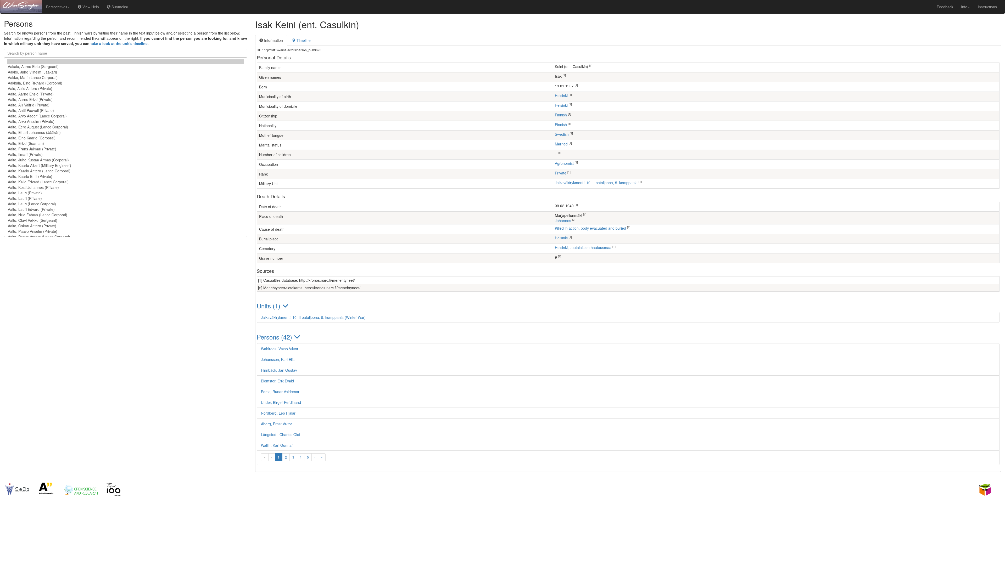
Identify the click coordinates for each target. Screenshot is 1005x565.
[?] (125, 61)
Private (560, 173)
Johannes (563, 220)
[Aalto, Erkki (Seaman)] (125, 143)
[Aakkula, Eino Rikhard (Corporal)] (125, 83)
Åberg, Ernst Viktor (276, 423)
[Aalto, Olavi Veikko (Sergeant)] (125, 220)
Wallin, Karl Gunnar (277, 445)
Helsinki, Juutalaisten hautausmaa (583, 247)
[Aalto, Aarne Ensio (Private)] (125, 94)
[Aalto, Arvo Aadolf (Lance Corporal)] (125, 116)
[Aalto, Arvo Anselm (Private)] (125, 121)
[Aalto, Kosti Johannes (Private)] (125, 187)
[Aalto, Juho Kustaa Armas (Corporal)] (125, 160)
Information (273, 40)
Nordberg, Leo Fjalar (278, 413)
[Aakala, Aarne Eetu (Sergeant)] (125, 66)
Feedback (945, 6)
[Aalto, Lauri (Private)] (125, 193)
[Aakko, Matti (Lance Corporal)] (125, 77)
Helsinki (561, 95)
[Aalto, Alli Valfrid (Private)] (125, 105)
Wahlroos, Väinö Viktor (279, 348)
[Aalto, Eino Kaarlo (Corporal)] (125, 138)
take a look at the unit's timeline (119, 43)
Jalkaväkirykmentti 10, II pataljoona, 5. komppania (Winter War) (313, 317)
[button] (628, 305)
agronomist (564, 163)
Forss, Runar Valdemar (280, 391)
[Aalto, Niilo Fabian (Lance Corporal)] (125, 215)
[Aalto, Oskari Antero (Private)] (125, 226)
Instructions (987, 6)
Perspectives (56, 6)
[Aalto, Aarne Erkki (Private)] (125, 99)
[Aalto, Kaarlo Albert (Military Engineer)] (125, 165)
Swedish (562, 134)
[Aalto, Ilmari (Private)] (125, 154)
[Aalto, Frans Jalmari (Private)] (125, 149)
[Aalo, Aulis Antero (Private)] (125, 88)
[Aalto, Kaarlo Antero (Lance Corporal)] (125, 171)
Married (561, 143)
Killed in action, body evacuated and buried (590, 228)
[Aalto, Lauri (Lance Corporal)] (125, 204)
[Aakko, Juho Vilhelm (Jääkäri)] (125, 72)
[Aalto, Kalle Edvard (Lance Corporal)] (125, 182)
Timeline (303, 40)
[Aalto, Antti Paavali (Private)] (125, 110)
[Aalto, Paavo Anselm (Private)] (125, 231)
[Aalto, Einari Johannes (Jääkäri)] (125, 132)
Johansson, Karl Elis (277, 359)
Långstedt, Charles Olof (280, 434)
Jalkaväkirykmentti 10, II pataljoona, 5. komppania (596, 182)
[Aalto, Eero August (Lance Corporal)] (125, 127)
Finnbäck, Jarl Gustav (279, 370)
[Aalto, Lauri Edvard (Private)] (125, 209)
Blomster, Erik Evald (277, 380)
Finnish (561, 114)
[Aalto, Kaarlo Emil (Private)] (125, 176)
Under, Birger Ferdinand (281, 402)
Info (964, 6)
